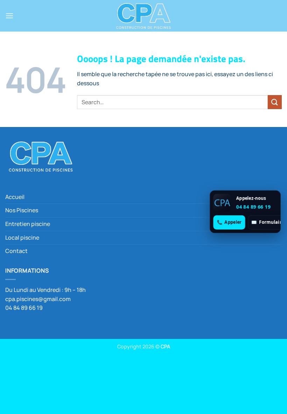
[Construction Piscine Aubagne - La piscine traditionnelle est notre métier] (143, 16)
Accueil (14, 197)
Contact (16, 251)
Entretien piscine (27, 224)
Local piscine (22, 237)
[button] (9, 15)
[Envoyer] (275, 102)
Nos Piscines (21, 210)
